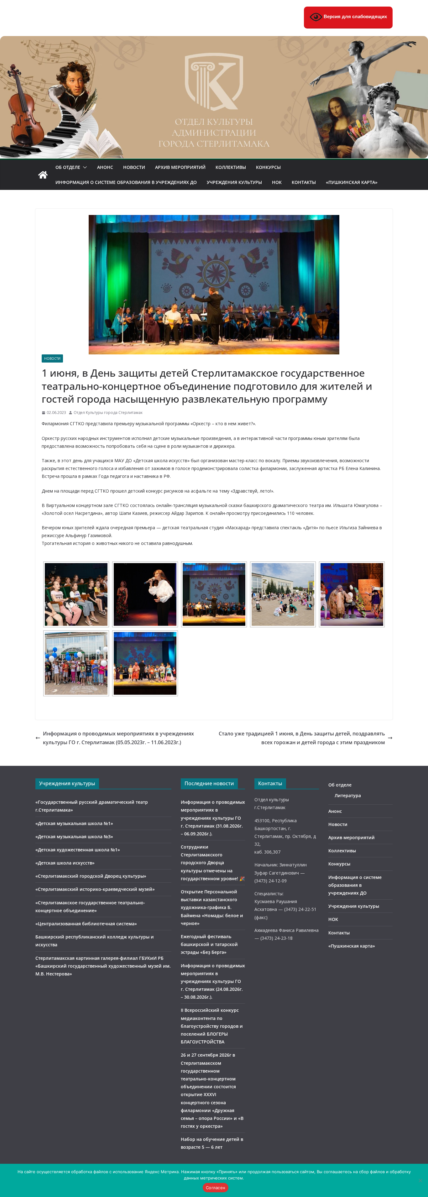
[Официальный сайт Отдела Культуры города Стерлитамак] (214, 40)
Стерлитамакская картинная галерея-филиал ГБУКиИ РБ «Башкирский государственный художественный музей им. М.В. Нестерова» (103, 966)
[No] (420, 1180)
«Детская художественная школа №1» (77, 850)
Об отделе (67, 167)
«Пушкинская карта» (352, 182)
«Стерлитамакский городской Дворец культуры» (90, 876)
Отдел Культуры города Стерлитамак (108, 412)
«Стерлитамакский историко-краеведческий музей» (95, 889)
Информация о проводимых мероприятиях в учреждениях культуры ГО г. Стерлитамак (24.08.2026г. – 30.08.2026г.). (213, 981)
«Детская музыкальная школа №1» (74, 823)
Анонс (105, 167)
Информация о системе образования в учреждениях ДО (126, 182)
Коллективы (231, 167)
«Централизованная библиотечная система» (86, 924)
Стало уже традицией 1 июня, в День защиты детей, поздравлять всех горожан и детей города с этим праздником (302, 738)
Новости (134, 167)
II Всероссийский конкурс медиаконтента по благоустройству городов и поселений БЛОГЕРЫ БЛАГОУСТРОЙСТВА (212, 1026)
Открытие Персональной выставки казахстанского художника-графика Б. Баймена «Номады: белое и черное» (212, 907)
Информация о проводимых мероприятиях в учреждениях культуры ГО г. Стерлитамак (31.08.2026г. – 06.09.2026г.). (213, 818)
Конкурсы (268, 167)
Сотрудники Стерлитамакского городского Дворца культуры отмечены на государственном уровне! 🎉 (213, 862)
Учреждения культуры (234, 182)
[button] (83, 167)
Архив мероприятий (180, 167)
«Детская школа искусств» (65, 863)
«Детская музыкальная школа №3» (74, 836)
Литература (348, 795)
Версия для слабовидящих (354, 16)
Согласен (215, 1187)
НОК (277, 182)
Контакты (304, 182)
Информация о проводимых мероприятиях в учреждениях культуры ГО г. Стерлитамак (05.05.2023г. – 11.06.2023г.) (118, 738)
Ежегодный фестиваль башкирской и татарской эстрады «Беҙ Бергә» (209, 944)
